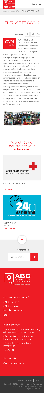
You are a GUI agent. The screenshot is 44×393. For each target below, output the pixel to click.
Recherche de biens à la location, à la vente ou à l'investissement (21, 331)
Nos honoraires (13, 310)
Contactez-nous (13, 363)
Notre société (12, 302)
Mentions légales (25, 380)
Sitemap (39, 380)
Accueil (4, 11)
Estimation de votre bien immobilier (17, 344)
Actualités (15, 11)
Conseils (9, 350)
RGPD (6, 315)
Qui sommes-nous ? (16, 297)
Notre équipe (12, 306)
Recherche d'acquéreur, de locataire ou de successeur (18, 337)
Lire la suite (9, 189)
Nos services (11, 324)
